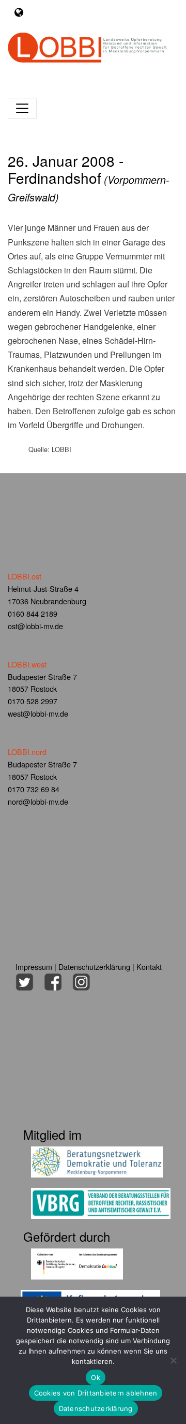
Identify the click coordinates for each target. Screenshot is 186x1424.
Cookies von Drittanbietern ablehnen (96, 1393)
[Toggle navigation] (19, 12)
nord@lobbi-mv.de (38, 801)
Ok (95, 1377)
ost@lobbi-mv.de (35, 625)
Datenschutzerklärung (94, 966)
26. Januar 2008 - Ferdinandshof (88, 177)
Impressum (34, 966)
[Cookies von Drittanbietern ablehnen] (173, 1360)
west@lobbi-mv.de (38, 713)
